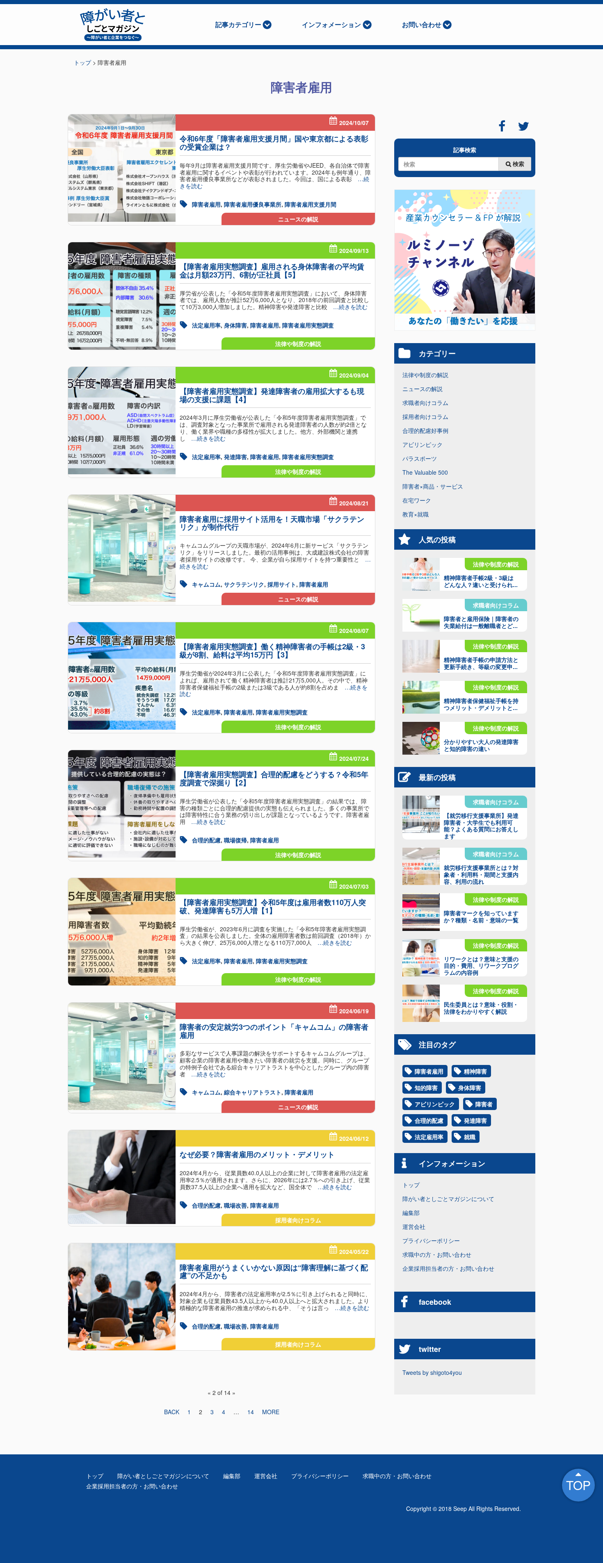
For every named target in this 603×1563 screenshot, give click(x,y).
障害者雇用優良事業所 (252, 204)
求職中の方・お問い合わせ (436, 1254)
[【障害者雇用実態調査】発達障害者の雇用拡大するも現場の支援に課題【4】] (122, 420)
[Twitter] (523, 126)
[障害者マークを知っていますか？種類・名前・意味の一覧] (421, 912)
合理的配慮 (206, 840)
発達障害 (235, 457)
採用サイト (281, 584)
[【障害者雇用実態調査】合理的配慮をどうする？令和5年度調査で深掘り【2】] (122, 804)
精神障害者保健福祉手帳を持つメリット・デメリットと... (481, 704)
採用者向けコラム (298, 1220)
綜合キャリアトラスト (252, 1092)
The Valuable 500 (425, 472)
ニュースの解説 (298, 219)
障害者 (484, 1104)
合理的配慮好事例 (425, 430)
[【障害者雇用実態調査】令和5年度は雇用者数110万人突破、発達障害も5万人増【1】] (122, 931)
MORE (270, 1412)
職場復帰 (235, 840)
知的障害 (426, 1087)
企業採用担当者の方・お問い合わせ (448, 1268)
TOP (578, 1485)
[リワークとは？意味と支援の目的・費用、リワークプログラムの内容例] (421, 957)
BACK (171, 1412)
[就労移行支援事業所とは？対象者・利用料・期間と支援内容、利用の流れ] (421, 866)
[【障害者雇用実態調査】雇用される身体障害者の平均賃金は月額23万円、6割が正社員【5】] (122, 296)
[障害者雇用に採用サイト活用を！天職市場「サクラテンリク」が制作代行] (122, 548)
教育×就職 (415, 514)
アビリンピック (422, 444)
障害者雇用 (206, 204)
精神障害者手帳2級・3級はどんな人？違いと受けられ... (481, 581)
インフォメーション (331, 24)
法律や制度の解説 (298, 343)
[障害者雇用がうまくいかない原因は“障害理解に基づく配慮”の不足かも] (122, 1297)
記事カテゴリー (238, 24)
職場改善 (235, 1205)
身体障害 (235, 325)
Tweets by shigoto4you (432, 1372)
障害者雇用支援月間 (310, 204)
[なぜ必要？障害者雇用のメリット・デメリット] (122, 1177)
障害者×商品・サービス (432, 486)
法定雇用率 (206, 325)
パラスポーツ (419, 458)
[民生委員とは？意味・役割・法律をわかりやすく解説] (421, 1003)
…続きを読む (347, 307)
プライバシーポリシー (431, 1240)
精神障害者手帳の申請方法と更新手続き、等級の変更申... (481, 663)
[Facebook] (501, 126)
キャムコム (206, 584)
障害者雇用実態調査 (308, 325)
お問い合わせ (421, 24)
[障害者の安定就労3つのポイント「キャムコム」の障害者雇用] (122, 1056)
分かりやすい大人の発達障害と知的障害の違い (481, 745)
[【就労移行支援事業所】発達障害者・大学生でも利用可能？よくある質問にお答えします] (421, 814)
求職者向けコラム (425, 402)
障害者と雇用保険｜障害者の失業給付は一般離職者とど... (481, 622)
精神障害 (475, 1071)
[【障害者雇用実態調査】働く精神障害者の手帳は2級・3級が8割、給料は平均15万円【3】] (122, 676)
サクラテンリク (244, 584)
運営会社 (413, 1226)
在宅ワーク (416, 500)
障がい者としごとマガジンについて (448, 1198)
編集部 (411, 1212)
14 (250, 1412)
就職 (469, 1137)
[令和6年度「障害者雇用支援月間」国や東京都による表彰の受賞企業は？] (122, 168)
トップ (411, 1185)
